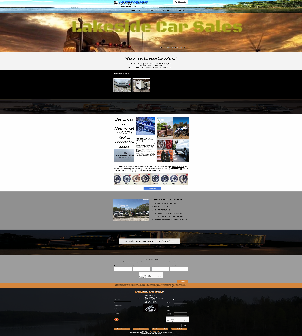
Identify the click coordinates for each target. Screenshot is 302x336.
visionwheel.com (178, 167)
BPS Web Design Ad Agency (154, 331)
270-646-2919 (182, 2)
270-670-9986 (139, 151)
